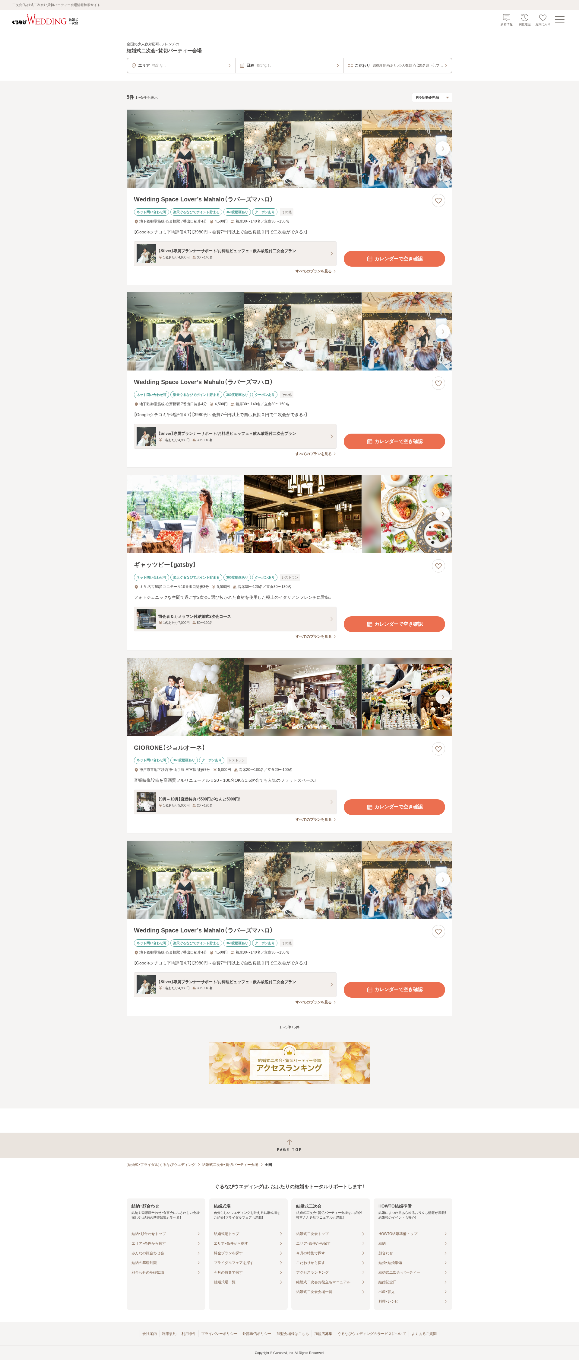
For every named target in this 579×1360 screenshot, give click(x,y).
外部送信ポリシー (256, 1334)
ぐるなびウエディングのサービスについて (371, 1334)
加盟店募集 (323, 1334)
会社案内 (149, 1334)
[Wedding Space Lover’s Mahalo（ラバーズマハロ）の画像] (289, 149)
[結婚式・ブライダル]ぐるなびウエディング (161, 1165)
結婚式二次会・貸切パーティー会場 (230, 1165)
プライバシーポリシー (219, 1334)
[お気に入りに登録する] (438, 200)
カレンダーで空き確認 (399, 258)
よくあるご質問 (424, 1334)
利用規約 (169, 1334)
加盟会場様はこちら (293, 1334)
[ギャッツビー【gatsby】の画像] (289, 514)
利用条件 (189, 1334)
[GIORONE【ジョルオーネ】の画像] (289, 697)
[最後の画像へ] (442, 148)
